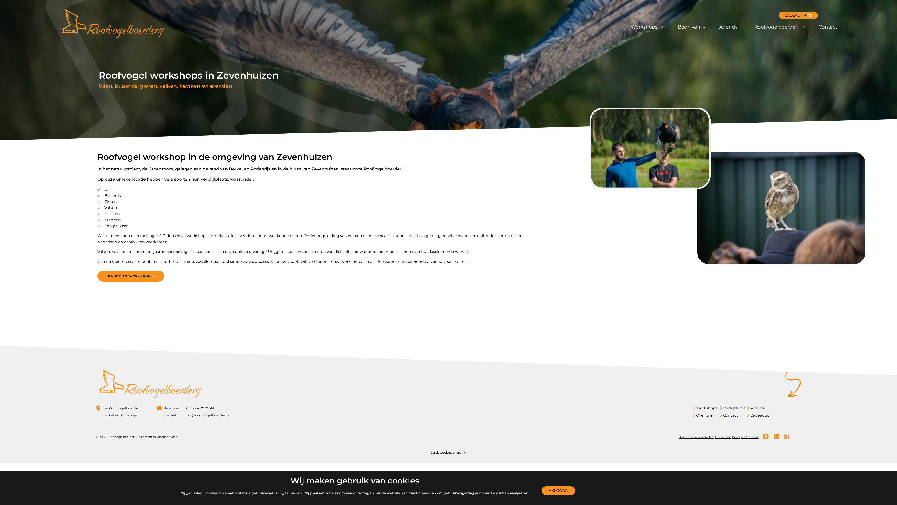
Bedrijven (689, 27)
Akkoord (558, 490)
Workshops (645, 27)
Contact (828, 27)
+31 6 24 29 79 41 (199, 408)
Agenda (728, 27)
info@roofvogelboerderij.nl (204, 415)
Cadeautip (795, 15)
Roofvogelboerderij (778, 27)
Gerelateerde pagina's (446, 452)
